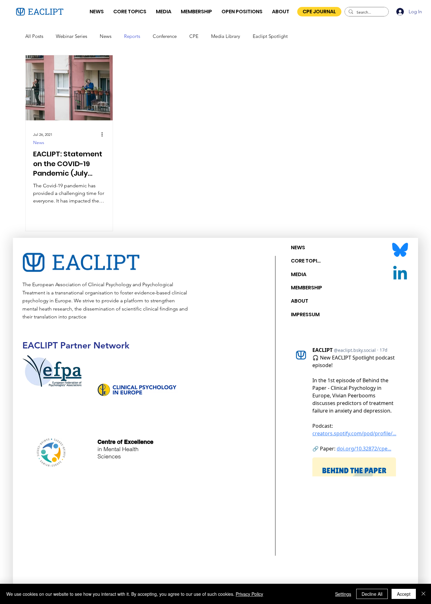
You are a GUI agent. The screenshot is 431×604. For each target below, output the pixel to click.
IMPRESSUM (305, 314)
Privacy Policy (249, 594)
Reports (132, 36)
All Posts (34, 36)
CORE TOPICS (307, 260)
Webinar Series (71, 36)
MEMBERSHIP (306, 287)
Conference (165, 36)
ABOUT (299, 301)
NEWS (298, 247)
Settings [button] (343, 594)
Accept (403, 594)
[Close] (423, 594)
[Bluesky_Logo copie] (400, 250)
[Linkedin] (400, 274)
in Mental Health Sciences (125, 449)
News (105, 36)
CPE (193, 36)
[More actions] (104, 134)
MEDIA (298, 274)
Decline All (372, 594)
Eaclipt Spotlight (270, 36)
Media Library (225, 36)
